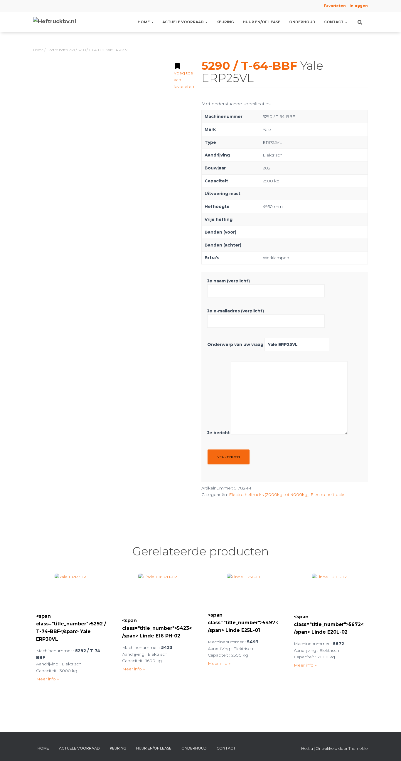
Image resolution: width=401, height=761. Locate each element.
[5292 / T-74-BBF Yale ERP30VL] (72, 591)
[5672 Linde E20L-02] (329, 591)
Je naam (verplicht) (228, 281)
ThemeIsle (358, 748)
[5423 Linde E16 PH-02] (157, 593)
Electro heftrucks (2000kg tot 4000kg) (269, 494)
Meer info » (47, 679)
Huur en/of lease (261, 22)
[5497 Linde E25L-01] (243, 590)
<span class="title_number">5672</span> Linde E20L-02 (328, 624)
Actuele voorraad (183, 22)
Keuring (225, 22)
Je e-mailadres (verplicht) (235, 311)
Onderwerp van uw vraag (235, 344)
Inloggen (359, 6)
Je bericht (219, 433)
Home (144, 22)
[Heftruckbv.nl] (54, 22)
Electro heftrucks (60, 50)
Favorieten (334, 6)
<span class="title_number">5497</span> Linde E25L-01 (243, 622)
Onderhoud (302, 22)
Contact (334, 22)
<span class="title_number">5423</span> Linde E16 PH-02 (157, 628)
